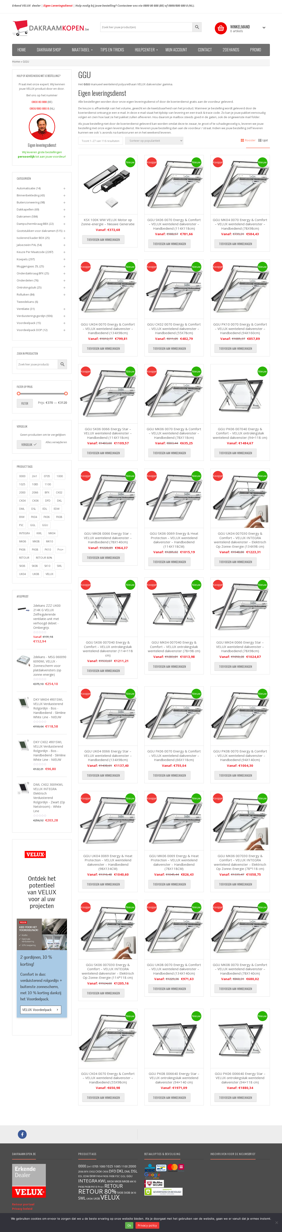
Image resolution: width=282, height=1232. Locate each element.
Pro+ (60, 549)
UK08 (35, 574)
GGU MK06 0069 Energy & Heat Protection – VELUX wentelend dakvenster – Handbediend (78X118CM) (174, 862)
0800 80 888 (150, 5)
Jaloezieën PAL (26, 245)
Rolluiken (23, 294)
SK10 (47, 566)
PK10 (48, 549)
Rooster (250, 140)
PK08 (35, 549)
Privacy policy (147, 1225)
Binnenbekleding (28, 195)
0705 (47, 476)
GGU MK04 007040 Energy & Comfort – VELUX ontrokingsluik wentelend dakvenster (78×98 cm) (174, 646)
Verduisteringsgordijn (31, 316)
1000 (60, 476)
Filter (24, 403)
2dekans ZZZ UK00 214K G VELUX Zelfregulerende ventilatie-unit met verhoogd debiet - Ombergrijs (47, 616)
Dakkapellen (25, 209)
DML (22, 509)
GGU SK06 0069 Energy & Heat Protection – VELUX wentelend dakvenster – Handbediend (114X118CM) (174, 540)
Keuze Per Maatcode (31, 252)
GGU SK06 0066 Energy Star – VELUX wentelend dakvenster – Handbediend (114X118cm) (108, 433)
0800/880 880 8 (178, 5)
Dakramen (24, 216)
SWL (59, 566)
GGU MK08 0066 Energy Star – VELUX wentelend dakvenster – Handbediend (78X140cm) (108, 537)
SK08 (35, 566)
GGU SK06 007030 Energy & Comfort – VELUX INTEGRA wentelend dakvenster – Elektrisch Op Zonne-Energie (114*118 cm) (108, 971)
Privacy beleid (22, 1209)
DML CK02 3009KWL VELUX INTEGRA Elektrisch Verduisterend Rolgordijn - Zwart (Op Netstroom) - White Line (49, 797)
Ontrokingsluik (26, 287)
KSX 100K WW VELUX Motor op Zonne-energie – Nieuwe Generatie (108, 222)
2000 (22, 492)
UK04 (22, 574)
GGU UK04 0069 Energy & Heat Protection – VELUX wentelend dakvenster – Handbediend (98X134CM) (107, 862)
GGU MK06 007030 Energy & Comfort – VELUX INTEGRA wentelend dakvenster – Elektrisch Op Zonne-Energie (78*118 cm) (240, 862)
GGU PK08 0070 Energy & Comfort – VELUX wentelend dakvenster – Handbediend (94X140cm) (240, 755)
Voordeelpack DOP (29, 330)
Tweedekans (25, 302)
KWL (39, 533)
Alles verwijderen (56, 442)
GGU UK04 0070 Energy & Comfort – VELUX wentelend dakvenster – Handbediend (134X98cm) (108, 328)
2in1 (34, 476)
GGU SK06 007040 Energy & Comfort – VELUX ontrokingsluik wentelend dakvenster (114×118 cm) (108, 648)
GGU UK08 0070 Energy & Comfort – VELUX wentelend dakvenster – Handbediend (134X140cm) (174, 968)
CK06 (35, 500)
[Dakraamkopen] (53, 28)
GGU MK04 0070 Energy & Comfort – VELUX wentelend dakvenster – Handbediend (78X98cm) (240, 224)
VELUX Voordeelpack (37, 1010)
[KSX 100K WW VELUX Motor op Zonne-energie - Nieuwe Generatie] (107, 184)
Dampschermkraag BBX (32, 224)
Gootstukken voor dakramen (36, 231)
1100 (48, 484)
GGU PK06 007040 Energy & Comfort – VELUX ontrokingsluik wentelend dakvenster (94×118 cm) (240, 433)
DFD (47, 500)
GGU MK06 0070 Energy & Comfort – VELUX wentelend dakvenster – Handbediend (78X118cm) (174, 433)
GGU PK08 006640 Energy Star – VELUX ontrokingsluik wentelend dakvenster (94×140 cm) (174, 1077)
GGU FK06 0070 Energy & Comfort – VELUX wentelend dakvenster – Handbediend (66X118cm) (174, 755)
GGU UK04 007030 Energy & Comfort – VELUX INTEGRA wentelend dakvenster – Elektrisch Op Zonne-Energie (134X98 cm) (240, 540)
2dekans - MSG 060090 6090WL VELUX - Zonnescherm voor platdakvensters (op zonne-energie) (49, 666)
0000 (22, 476)
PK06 (22, 549)
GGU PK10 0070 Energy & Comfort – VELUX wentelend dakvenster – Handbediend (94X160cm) (240, 328)
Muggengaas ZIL (28, 266)
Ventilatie (23, 309)
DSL (33, 509)
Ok (129, 1225)
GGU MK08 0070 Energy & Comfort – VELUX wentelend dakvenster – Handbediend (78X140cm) (240, 968)
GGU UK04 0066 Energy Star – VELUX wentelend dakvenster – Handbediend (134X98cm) (108, 755)
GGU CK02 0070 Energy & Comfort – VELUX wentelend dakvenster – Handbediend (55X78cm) (174, 328)
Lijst (265, 140)
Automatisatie (26, 188)
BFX (47, 492)
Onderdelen (25, 280)
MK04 (51, 533)
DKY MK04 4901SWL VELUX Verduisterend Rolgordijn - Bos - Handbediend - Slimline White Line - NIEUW (49, 708)
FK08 (59, 517)
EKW (21, 517)
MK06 (22, 541)
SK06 (22, 566)
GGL (32, 525)
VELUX (49, 574)
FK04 (34, 517)
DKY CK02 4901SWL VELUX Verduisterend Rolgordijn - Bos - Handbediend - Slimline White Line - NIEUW (49, 751)
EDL (45, 509)
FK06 (47, 517)
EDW (56, 509)
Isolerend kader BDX (30, 238)
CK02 (59, 492)
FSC (21, 525)
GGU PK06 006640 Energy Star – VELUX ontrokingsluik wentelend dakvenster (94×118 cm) (240, 1077)
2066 (35, 492)
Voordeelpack (26, 323)
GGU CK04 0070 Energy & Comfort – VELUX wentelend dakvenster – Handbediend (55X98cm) (108, 1077)
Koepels (22, 259)
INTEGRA (24, 533)
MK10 (49, 541)
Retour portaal (23, 1204)
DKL (59, 500)
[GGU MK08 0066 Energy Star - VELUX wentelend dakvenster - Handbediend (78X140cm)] (107, 498)
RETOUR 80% (44, 558)
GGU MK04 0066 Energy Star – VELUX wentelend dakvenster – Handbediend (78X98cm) (240, 646)
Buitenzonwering (28, 202)
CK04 (22, 500)
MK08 (36, 541)
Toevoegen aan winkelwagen (103, 239)
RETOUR (24, 558)
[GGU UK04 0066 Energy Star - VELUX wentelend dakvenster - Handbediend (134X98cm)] (107, 716)
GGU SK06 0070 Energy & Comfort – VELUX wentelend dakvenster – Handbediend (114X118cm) (174, 224)
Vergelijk (26, 444)
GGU (45, 525)
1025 (22, 484)
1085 (35, 484)
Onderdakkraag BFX (30, 273)
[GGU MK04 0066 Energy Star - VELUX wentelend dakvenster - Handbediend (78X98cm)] (240, 607)
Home (16, 61)
